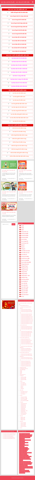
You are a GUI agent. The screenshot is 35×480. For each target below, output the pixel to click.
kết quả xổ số (27, 457)
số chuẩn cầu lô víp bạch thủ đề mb (26, 310)
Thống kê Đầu (24, 271)
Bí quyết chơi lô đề (23, 367)
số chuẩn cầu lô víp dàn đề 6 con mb (26, 317)
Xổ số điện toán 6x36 (25, 250)
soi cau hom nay (21, 464)
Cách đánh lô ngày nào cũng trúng (23, 442)
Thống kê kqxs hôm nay (24, 368)
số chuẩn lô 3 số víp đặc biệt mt (26, 348)
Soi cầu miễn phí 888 (22, 469)
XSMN (22, 227)
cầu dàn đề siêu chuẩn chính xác (23, 447)
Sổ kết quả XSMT (24, 237)
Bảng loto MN (23, 419)
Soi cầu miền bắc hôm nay (24, 305)
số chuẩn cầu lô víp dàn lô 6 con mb (26, 323)
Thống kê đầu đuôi (25, 264)
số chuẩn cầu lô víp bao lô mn (25, 361)
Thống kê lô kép (24, 269)
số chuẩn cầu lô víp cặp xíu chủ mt (26, 340)
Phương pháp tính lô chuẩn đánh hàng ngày (25, 461)
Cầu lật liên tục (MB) (25, 258)
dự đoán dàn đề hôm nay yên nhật (23, 455)
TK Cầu (21, 395)
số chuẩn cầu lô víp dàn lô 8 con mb (26, 326)
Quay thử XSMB (24, 288)
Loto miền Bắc (24, 283)
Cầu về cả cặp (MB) (25, 260)
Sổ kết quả (21, 375)
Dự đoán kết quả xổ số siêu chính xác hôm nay (25, 456)
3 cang (20, 433)
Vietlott (21, 381)
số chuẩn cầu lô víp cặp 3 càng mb (26, 315)
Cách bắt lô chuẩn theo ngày (23, 436)
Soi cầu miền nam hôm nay (24, 352)
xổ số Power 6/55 (24, 243)
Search (13, 224)
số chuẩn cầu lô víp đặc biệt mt (26, 341)
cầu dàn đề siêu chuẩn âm (22, 452)
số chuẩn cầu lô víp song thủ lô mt (26, 349)
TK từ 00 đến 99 (24, 281)
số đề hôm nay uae (27, 471)
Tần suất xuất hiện (25, 279)
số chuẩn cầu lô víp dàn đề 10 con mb (9, 434)
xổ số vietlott (24, 239)
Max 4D (22, 246)
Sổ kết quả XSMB (24, 233)
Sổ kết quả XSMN (24, 235)
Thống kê (23, 248)
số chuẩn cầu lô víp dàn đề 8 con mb (26, 318)
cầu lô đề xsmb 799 (29, 452)
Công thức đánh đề (21, 446)
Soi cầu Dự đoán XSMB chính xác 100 (24, 466)
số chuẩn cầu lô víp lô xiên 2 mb (26, 333)
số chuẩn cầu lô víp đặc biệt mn (26, 362)
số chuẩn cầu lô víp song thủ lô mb (26, 331)
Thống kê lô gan (24, 266)
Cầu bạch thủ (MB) (25, 256)
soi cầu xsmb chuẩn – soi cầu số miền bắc (15, 2)
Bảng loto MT (23, 418)
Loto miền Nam (24, 285)
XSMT (22, 229)
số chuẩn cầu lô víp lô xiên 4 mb (26, 336)
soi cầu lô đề (30, 466)
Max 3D (22, 245)
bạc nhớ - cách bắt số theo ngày (26, 433)
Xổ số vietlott (23, 382)
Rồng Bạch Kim (21, 462)
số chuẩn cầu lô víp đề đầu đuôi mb (26, 332)
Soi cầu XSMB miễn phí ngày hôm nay (24, 470)
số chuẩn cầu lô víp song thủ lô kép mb (9, 433)
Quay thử (21, 421)
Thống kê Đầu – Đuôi (25, 275)
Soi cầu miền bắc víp (23, 325)
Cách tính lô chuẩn (27, 437)
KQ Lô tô (21, 415)
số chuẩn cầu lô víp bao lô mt (25, 339)
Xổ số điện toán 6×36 (24, 391)
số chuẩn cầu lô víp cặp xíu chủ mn (26, 357)
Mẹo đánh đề (21, 460)
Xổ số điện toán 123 (25, 252)
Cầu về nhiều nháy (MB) (26, 262)
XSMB (22, 225)
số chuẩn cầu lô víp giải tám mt (26, 342)
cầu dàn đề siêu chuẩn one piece (23, 450)
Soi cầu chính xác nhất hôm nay (23, 465)
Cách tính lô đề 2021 (21, 438)
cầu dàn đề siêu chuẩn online (23, 451)
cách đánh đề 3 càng (21, 443)
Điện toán (21, 390)
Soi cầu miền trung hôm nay (24, 337)
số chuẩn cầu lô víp (21, 471)
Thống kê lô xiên (24, 267)
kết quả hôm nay (24, 231)
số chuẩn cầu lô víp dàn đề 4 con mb (26, 316)
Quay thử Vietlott (24, 294)
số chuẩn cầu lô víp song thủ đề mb (26, 327)
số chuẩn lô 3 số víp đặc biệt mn (26, 365)
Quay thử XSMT (24, 292)
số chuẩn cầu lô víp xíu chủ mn (26, 364)
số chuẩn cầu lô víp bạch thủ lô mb (26, 314)
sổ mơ (21, 427)
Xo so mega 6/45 (24, 241)
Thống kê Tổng (24, 277)
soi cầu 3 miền (26, 464)
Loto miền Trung (24, 287)
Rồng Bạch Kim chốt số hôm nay (28, 462)
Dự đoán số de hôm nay (22, 457)
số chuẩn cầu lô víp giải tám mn (26, 363)
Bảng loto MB (23, 417)
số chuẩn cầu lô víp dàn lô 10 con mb (27, 321)
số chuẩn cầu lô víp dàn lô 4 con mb (26, 322)
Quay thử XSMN (24, 290)
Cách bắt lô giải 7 (29, 436)
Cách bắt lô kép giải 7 (22, 437)
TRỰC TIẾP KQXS (22, 369)
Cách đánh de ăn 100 (22, 441)
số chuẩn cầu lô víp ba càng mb (26, 309)
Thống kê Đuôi (24, 273)
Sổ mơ (22, 296)
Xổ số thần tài (24, 254)
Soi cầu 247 (29, 464)
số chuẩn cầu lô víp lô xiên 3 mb (26, 334)
